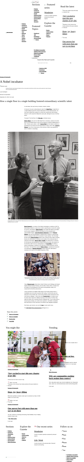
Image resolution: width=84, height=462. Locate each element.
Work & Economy (53, 372)
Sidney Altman (44, 246)
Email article (12, 319)
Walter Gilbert (27, 120)
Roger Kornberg (35, 237)
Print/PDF (11, 321)
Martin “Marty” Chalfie (40, 240)
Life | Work (38, 440)
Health (50, 352)
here (42, 305)
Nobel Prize (49, 109)
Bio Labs (40, 118)
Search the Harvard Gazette (45, 60)
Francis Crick (46, 296)
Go (70, 62)
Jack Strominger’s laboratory (42, 232)
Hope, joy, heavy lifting (17, 392)
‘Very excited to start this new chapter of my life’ (69, 18)
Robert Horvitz (39, 229)
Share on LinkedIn (13, 316)
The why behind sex (57, 339)
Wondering (48, 12)
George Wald (43, 124)
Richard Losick (30, 284)
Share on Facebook (13, 314)
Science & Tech (52, 334)
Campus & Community (5, 77)
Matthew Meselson (37, 248)
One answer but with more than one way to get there (70, 43)
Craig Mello (49, 243)
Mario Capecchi (28, 226)
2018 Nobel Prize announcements (34, 307)
